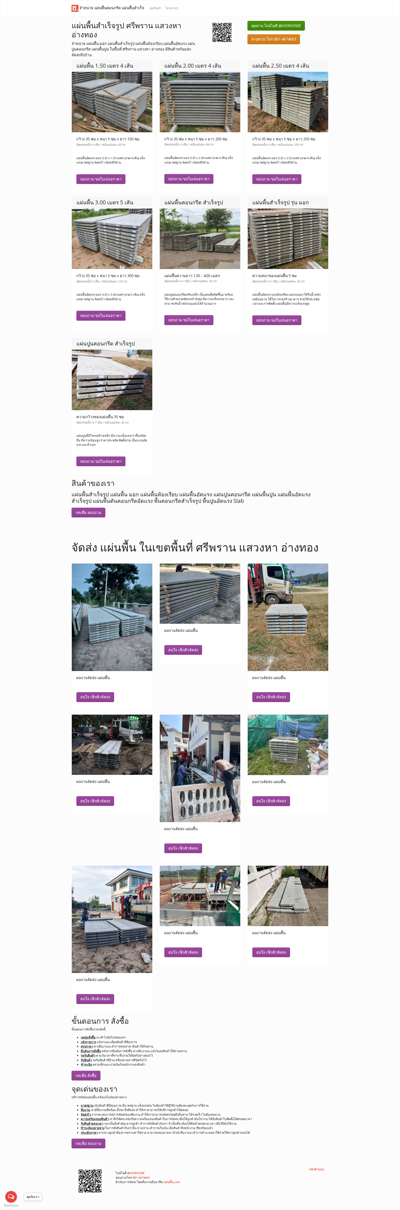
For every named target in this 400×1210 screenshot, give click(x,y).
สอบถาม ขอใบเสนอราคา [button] (101, 179)
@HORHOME (136, 1173)
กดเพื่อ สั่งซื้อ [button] (86, 1075)
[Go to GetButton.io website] (11, 1205)
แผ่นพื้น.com (172, 1182)
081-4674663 (141, 1177)
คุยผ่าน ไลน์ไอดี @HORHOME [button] (276, 25)
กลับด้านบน (316, 1169)
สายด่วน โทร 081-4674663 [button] (273, 39)
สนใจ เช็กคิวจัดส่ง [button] (95, 697)
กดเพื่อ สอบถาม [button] (88, 512)
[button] (222, 32)
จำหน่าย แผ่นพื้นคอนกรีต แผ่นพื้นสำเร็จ (111, 7)
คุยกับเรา (156, 8)
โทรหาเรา (171, 8)
